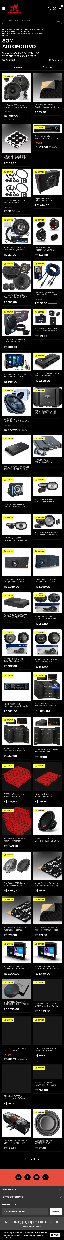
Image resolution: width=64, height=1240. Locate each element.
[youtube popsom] (36, 1177)
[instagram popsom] (18, 1177)
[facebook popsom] (27, 1177)
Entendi (55, 1235)
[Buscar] (58, 20)
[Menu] (4, 8)
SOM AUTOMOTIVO (19, 32)
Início (4, 30)
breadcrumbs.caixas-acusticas (13, 33)
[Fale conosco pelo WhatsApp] (54, 8)
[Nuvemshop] (32, 1227)
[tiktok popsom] (45, 1177)
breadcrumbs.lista (16, 30)
